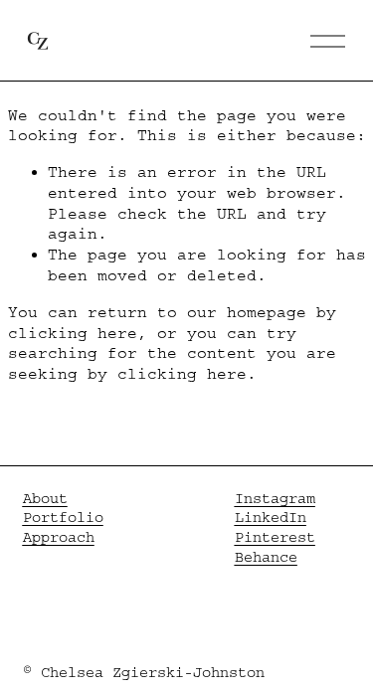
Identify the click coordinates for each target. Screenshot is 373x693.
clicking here (72, 333)
